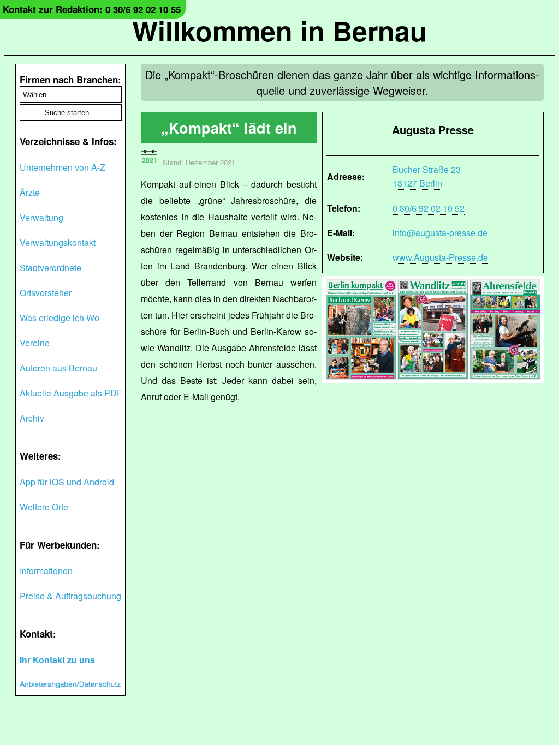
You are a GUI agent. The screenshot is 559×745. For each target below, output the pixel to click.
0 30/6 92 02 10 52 (429, 208)
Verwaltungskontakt (58, 242)
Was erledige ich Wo (59, 317)
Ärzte (30, 192)
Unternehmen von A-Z (62, 167)
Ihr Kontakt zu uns (57, 659)
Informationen (46, 570)
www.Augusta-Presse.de (440, 257)
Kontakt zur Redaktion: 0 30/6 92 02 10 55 (92, 9)
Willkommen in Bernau (279, 30)
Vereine (35, 343)
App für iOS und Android (67, 482)
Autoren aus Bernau (58, 368)
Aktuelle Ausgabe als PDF (71, 393)
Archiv (32, 418)
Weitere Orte (44, 507)
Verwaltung (41, 217)
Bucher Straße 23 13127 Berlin (427, 176)
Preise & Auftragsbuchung (70, 596)
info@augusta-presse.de (440, 232)
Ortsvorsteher (46, 292)
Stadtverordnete (50, 267)
